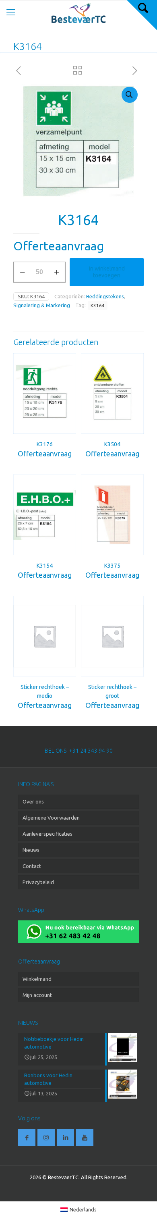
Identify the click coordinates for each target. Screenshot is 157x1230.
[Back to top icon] (140, 1213)
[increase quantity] (57, 272)
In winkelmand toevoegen (107, 272)
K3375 (112, 565)
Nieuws (31, 850)
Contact (32, 866)
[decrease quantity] (22, 272)
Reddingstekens (105, 296)
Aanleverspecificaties (47, 834)
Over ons (33, 801)
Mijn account (37, 995)
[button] (130, 95)
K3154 (45, 565)
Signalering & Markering (41, 305)
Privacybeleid (38, 882)
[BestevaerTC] (78, 12)
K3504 (112, 444)
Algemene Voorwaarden (51, 817)
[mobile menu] (11, 12)
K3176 (45, 444)
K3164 (98, 305)
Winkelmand (37, 979)
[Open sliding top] (142, 15)
